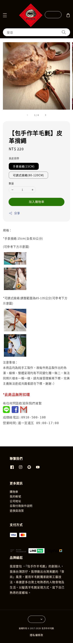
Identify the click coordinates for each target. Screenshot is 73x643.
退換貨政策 (17, 510)
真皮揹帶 (14, 158)
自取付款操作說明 (21, 506)
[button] (5, 15)
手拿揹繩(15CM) (24, 166)
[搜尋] (64, 32)
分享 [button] (17, 213)
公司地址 (15, 501)
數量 (11, 183)
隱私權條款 (36, 635)
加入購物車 (36, 202)
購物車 (14, 491)
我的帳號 (15, 496)
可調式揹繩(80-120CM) (28, 175)
